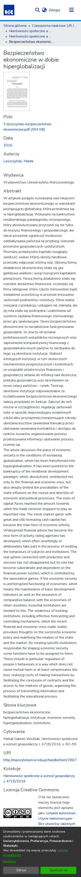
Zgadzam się (59, 870)
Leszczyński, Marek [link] (18, 161)
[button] (9, 10)
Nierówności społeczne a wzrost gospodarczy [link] (31, 31)
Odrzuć (21, 870)
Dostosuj (9, 861)
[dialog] (40, 852)
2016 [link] (7, 145)
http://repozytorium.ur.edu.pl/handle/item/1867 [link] (40, 760)
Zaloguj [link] (55, 10)
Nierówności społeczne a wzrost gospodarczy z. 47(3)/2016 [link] (31, 36)
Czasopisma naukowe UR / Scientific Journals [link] (54, 25)
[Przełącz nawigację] (71, 10)
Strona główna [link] (15, 25)
